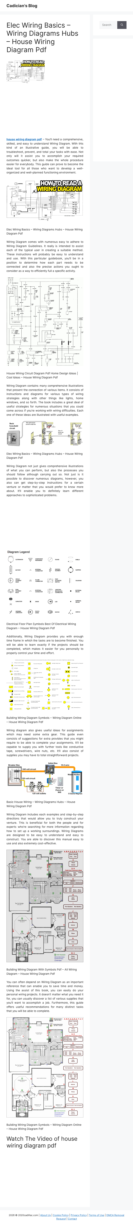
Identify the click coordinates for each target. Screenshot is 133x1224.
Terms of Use (96, 1215)
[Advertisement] (45, 112)
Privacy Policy (79, 1215)
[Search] (122, 25)
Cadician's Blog (21, 5)
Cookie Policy (61, 1215)
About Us (45, 1215)
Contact (72, 1218)
